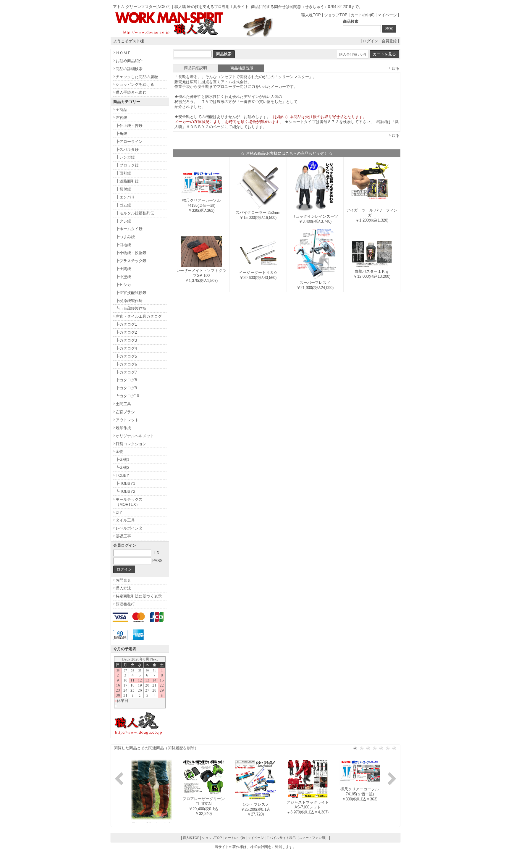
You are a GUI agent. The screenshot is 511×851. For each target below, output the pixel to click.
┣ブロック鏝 (127, 165)
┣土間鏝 (123, 269)
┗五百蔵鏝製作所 (131, 308)
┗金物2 (122, 467)
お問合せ (123, 580)
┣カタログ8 (126, 380)
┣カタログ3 (126, 340)
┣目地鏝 (123, 245)
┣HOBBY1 (125, 483)
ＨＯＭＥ (123, 53)
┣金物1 (122, 459)
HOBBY (122, 475)
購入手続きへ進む (131, 92)
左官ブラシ (125, 412)
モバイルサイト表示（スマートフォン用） (297, 837)
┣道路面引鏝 (127, 181)
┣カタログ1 (126, 324)
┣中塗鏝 (123, 276)
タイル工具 (125, 520)
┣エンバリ (125, 197)
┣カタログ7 (126, 372)
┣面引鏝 (123, 173)
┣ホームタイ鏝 (129, 229)
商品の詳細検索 (129, 69)
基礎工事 (123, 536)
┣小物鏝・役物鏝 (131, 253)
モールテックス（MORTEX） (129, 502)
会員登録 (389, 41)
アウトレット (127, 420)
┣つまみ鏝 (125, 237)
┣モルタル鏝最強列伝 (135, 213)
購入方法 (123, 588)
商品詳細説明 (195, 68)
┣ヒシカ (123, 284)
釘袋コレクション (131, 444)
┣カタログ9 (126, 388)
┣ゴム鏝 (123, 205)
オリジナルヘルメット (135, 436)
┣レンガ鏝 (125, 157)
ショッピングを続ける (135, 84)
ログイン (370, 41)
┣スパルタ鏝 (127, 149)
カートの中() (362, 15)
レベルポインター (131, 528)
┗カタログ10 (127, 396)
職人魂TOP (311, 15)
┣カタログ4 (126, 348)
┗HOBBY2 (125, 491)
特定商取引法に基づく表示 (139, 596)
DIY (119, 512)
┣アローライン (129, 141)
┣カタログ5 (126, 356)
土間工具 (123, 404)
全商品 (121, 109)
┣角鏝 (121, 133)
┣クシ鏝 (123, 221)
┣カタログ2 (126, 332)
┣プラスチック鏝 (131, 261)
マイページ (387, 15)
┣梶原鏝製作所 (129, 300)
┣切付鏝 (123, 189)
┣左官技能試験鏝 (131, 292)
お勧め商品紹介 (129, 61)
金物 (119, 451)
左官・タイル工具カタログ (139, 316)
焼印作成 (123, 428)
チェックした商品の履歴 (137, 77)
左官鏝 (121, 117)
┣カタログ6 (126, 364)
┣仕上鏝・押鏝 (129, 125)
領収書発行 (125, 604)
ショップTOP (335, 15)
